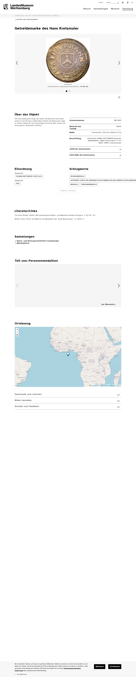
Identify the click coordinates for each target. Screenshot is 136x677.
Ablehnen (100, 667)
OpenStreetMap (107, 386)
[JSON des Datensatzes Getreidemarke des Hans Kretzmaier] (120, 149)
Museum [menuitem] (115, 9)
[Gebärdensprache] (128, 2)
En (132, 2)
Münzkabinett (23, 243)
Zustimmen (115, 667)
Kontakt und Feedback (27, 406)
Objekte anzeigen (68, 191)
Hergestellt (19, 173)
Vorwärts (119, 63)
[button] (68, 354)
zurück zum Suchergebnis (27, 19)
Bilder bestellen (23, 400)
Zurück (17, 63)
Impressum (19, 670)
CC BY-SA (84, 86)
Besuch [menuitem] (87, 9)
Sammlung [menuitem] (127, 9)
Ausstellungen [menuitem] (101, 9)
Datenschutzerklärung (72, 668)
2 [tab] (70, 91)
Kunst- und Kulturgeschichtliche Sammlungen (38, 241)
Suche (109, 2)
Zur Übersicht (107, 304)
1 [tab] (67, 91)
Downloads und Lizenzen (28, 394)
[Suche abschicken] (118, 3)
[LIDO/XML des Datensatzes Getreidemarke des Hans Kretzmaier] (120, 155)
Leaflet (94, 386)
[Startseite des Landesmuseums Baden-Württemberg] (18, 8)
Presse (101, 2)
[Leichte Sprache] (123, 2)
